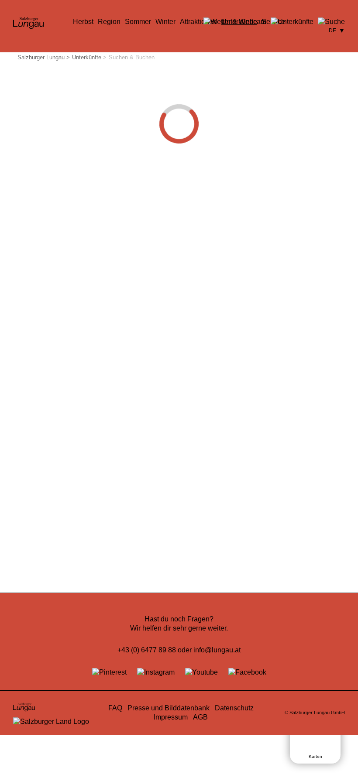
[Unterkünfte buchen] (292, 21)
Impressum (171, 717)
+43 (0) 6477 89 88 (146, 650)
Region (109, 21)
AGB (200, 717)
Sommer (138, 21)
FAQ (115, 708)
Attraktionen (198, 21)
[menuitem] (83, 22)
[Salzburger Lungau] (28, 28)
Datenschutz (234, 708)
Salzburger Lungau (41, 57)
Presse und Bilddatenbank (168, 708)
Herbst (83, 21)
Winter (165, 21)
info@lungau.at (217, 650)
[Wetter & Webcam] (234, 21)
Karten (315, 756)
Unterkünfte (86, 57)
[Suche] (331, 21)
